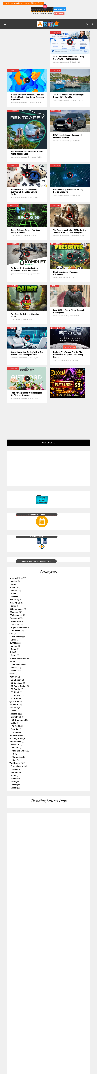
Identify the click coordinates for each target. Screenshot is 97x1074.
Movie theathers (16, 658)
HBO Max (13, 643)
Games (14, 779)
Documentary (17, 637)
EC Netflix (16, 726)
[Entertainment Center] (28, 504)
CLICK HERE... (59, 13)
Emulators (14, 618)
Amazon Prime (16, 578)
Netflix (12, 661)
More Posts (48, 443)
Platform (13, 677)
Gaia (11, 634)
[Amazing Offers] (28, 527)
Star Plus (13, 708)
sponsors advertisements (61, 62)
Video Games (15, 742)
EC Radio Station (18, 686)
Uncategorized (16, 739)
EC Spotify (15, 689)
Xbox (14, 760)
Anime (12, 587)
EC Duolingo (16, 683)
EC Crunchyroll (19, 720)
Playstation (17, 757)
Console (14, 748)
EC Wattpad (16, 695)
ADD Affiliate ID (59, 9)
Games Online (15, 236)
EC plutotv (16, 732)
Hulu (11, 652)
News (13, 782)
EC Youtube (16, 698)
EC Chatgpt (16, 680)
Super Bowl (14, 735)
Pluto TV (14, 729)
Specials (14, 597)
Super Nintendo (18, 628)
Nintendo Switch (19, 751)
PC (13, 754)
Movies (14, 581)
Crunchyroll (16, 717)
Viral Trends (14, 763)
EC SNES (16, 631)
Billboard (13, 600)
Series (13, 584)
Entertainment (17, 766)
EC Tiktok (15, 692)
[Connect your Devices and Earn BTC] (28, 549)
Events (14, 769)
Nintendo (15, 621)
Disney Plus (14, 603)
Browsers (15, 745)
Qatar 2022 (14, 702)
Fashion (14, 772)
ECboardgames (16, 609)
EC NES (15, 624)
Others (12, 674)
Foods (13, 775)
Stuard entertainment (60, 316)
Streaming (14, 714)
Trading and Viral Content (19, 358)
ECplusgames (15, 615)
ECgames (13, 612)
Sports (14, 788)
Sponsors (13, 705)
